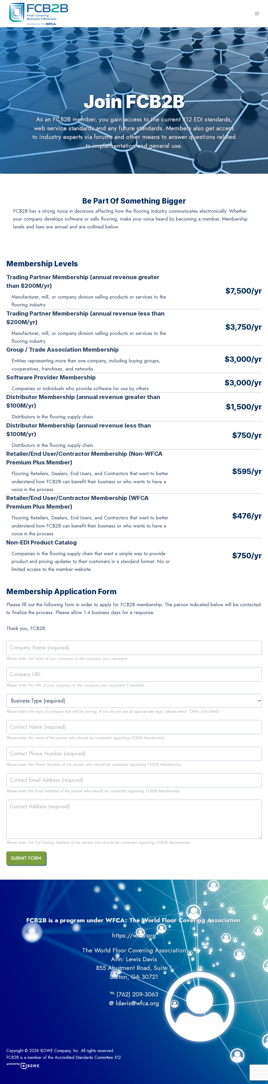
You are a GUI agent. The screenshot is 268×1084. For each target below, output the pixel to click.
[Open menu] (257, 13)
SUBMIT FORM (26, 858)
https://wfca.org (134, 935)
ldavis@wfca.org (137, 1003)
